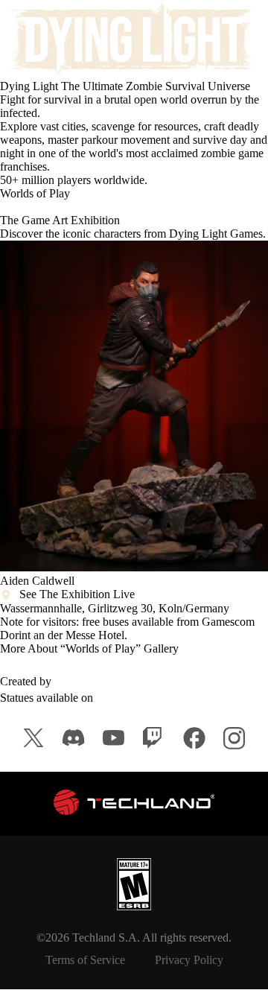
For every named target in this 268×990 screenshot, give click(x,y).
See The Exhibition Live (77, 594)
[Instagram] (234, 738)
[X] (33, 738)
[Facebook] (194, 738)
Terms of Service (85, 959)
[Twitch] (154, 738)
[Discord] (74, 737)
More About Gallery (89, 648)
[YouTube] (114, 738)
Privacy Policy (189, 959)
